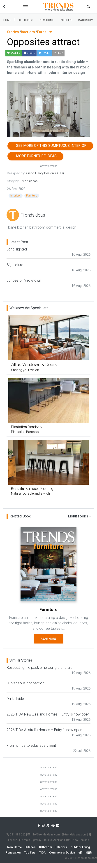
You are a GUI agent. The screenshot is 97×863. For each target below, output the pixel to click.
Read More (48, 638)
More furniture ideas (35, 156)
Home (7, 20)
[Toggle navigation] (25, 6)
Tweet (45, 52)
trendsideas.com (76, 834)
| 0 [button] (15, 52)
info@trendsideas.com (45, 834)
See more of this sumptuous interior (50, 145)
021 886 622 (17, 834)
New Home (47, 20)
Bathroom (85, 20)
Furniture (31, 195)
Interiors (15, 195)
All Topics (25, 20)
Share (30, 52)
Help (59, 52)
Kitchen (66, 20)
